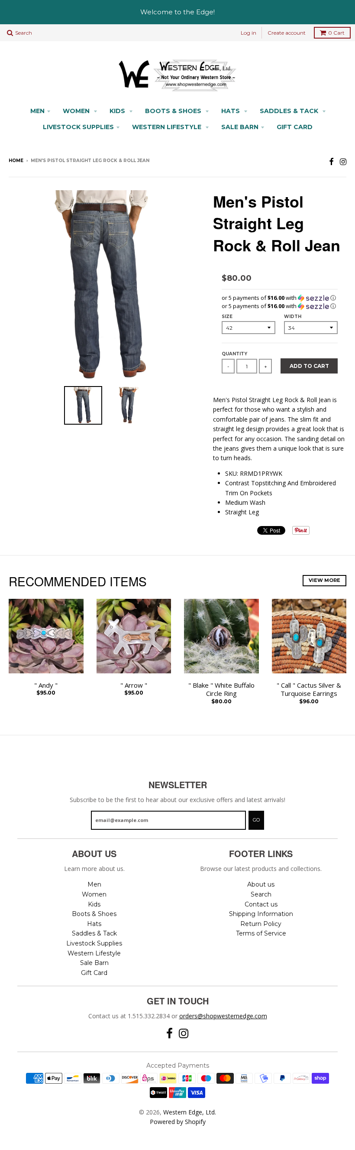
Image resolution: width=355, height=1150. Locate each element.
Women (77, 111)
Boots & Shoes (174, 111)
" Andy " (46, 685)
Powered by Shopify (178, 1122)
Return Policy (260, 924)
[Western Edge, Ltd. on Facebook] (331, 161)
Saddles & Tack (290, 111)
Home (16, 160)
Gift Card (295, 127)
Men (37, 111)
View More (324, 580)
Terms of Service (261, 933)
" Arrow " (133, 685)
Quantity (234, 354)
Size (227, 316)
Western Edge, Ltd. (189, 1112)
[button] (280, 298)
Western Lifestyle (167, 127)
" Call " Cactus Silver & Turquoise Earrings (309, 689)
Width (292, 316)
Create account (287, 32)
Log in (248, 32)
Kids (118, 111)
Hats (231, 111)
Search (261, 894)
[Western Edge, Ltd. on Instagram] (343, 161)
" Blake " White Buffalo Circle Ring (221, 689)
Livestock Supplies (78, 127)
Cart (336, 32)
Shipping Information (261, 914)
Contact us (261, 904)
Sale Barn (239, 127)
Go (256, 820)
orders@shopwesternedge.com (223, 1016)
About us (260, 884)
